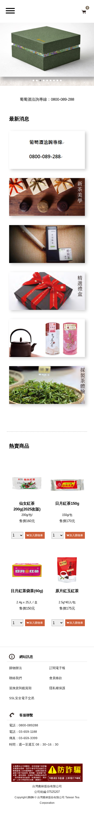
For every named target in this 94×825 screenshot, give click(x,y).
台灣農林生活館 (49, 10)
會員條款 (55, 678)
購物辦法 (15, 668)
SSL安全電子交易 (21, 698)
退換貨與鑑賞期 (20, 688)
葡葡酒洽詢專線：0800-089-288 (47, 99)
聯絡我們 (15, 678)
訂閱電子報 (57, 668)
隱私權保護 (57, 688)
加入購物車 (36, 535)
